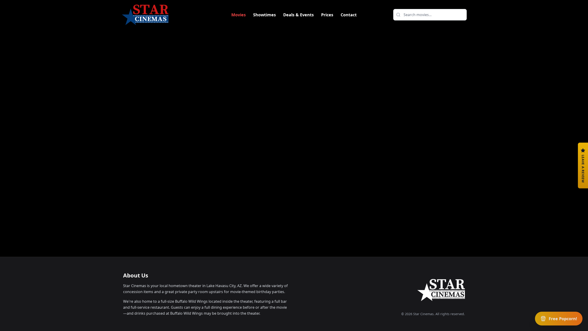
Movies (238, 14)
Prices (327, 14)
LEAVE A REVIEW (583, 169)
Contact (349, 14)
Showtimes (264, 14)
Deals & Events (298, 14)
